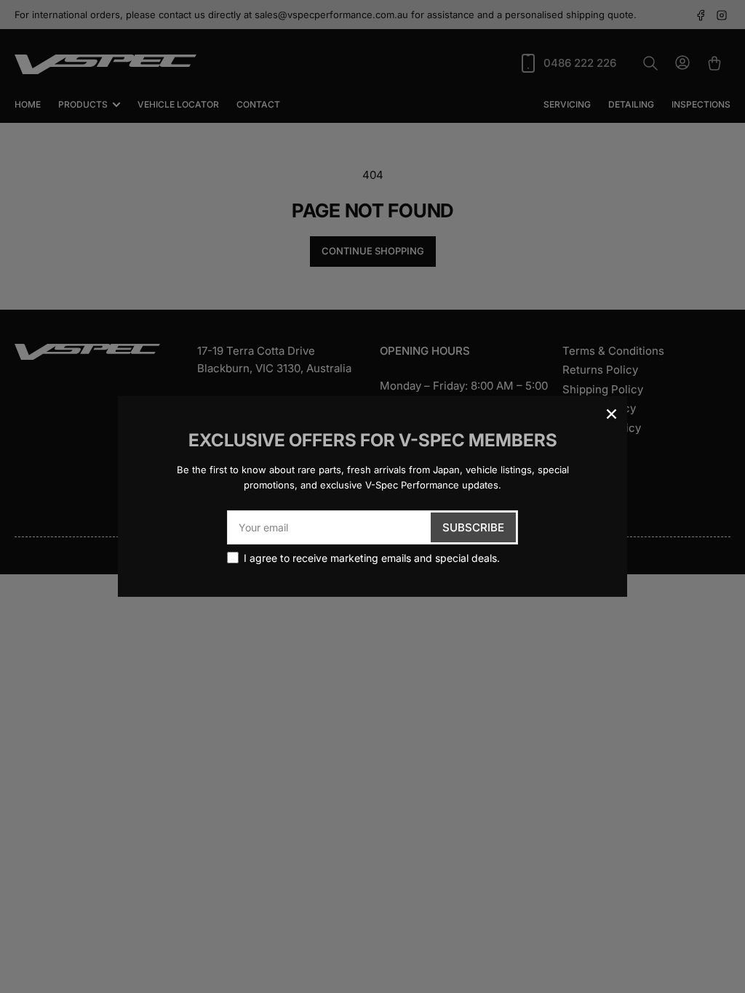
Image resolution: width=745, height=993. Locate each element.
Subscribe (473, 527)
